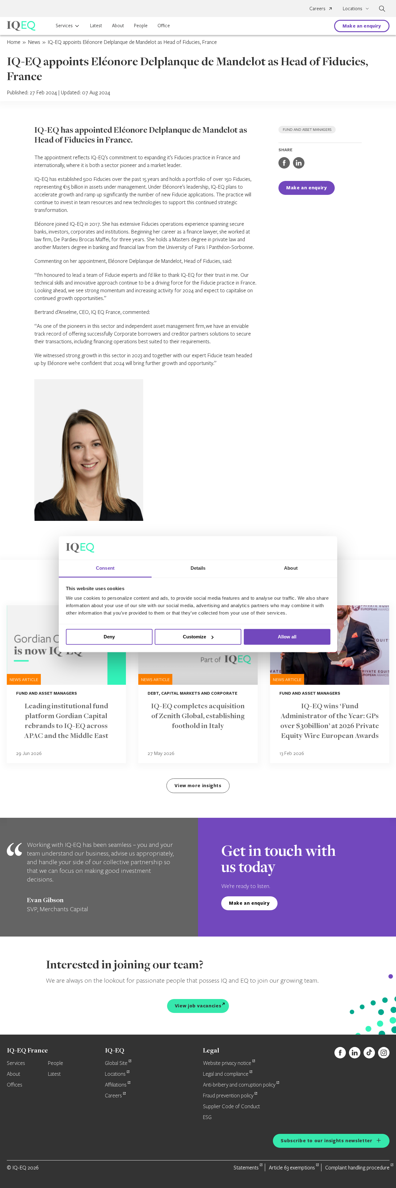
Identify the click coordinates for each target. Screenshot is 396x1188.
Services (64, 25)
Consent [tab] (105, 568)
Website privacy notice (227, 1063)
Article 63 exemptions (292, 1167)
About (118, 25)
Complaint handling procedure (357, 1167)
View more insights (198, 785)
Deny (109, 636)
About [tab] (291, 568)
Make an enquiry (361, 26)
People (141, 25)
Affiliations (116, 1085)
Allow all (287, 636)
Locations (115, 1074)
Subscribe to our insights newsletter (326, 1140)
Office (163, 25)
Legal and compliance (225, 1074)
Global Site (116, 1063)
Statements (246, 1167)
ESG (207, 1117)
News (34, 41)
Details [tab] (198, 568)
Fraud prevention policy (228, 1096)
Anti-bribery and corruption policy (239, 1085)
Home (13, 41)
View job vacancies (198, 1005)
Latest (96, 25)
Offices (14, 1085)
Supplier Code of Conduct (231, 1107)
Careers (317, 8)
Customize (194, 636)
